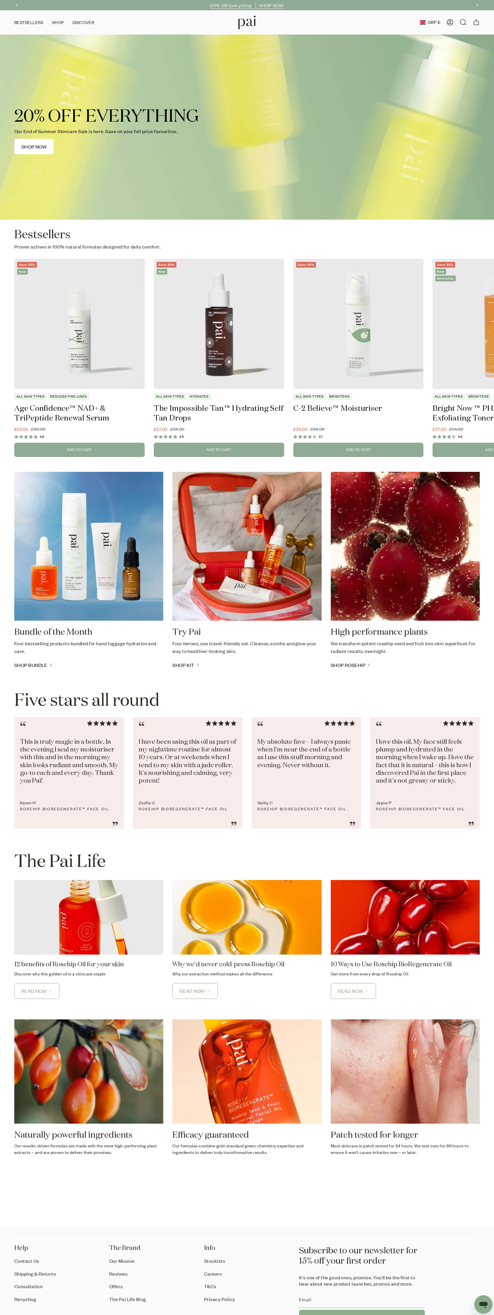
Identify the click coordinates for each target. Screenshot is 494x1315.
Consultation (28, 1286)
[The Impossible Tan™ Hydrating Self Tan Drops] (219, 324)
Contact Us (26, 1261)
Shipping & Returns (35, 1273)
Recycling (25, 1299)
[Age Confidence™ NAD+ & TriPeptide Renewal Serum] (79, 324)
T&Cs (210, 1286)
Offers (116, 1286)
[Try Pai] (246, 546)
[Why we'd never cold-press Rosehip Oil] (246, 917)
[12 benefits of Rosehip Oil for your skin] (88, 917)
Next (485, 324)
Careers (213, 1273)
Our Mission (122, 1261)
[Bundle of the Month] (88, 546)
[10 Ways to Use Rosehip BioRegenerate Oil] (405, 917)
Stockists (214, 1261)
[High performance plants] (405, 546)
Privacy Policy (219, 1299)
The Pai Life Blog (127, 1299)
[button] (58, 22)
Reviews (118, 1273)
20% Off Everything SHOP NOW (247, 5)
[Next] (477, 5)
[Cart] (476, 22)
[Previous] (16, 5)
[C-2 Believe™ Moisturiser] (358, 324)
